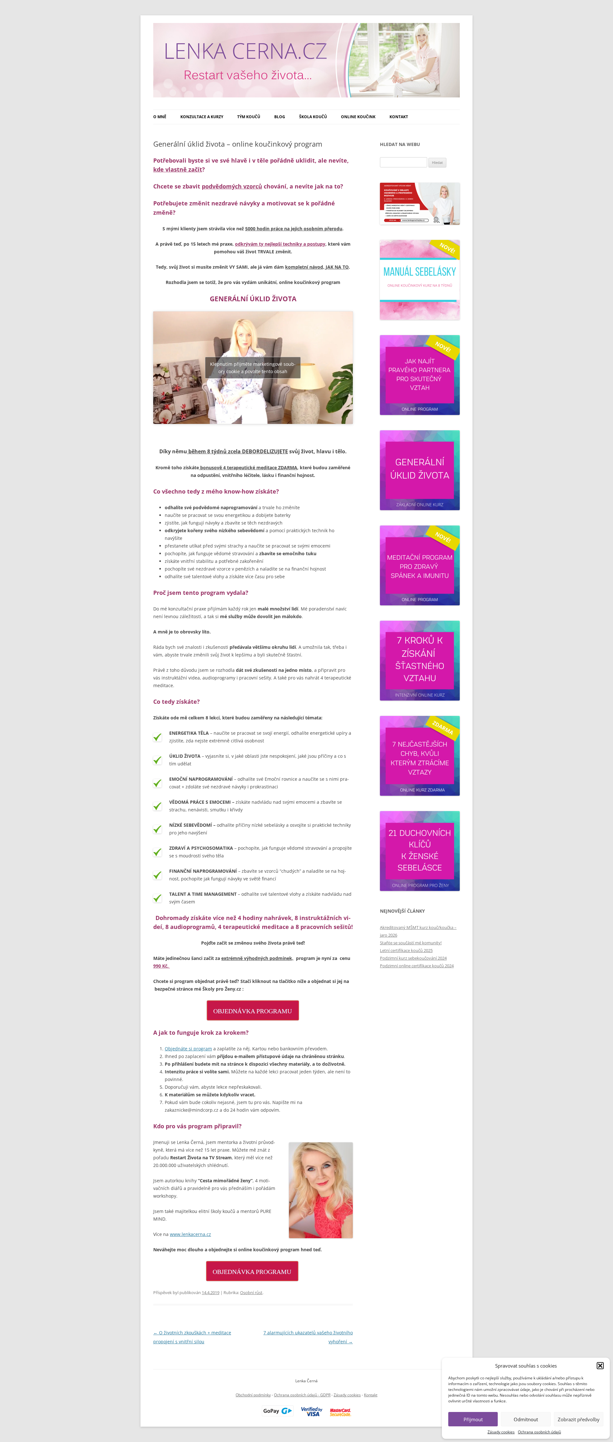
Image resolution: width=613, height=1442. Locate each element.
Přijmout (473, 1419)
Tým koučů (248, 116)
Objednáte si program (188, 1049)
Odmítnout (526, 1419)
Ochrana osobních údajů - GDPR (302, 1395)
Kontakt (399, 116)
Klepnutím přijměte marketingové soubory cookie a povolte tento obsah (253, 367)
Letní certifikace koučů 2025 (406, 950)
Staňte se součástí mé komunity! (411, 943)
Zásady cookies (501, 1432)
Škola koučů (313, 116)
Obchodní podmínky (253, 1395)
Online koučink (358, 116)
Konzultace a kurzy (201, 116)
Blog (279, 116)
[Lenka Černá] (306, 62)
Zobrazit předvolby (579, 1419)
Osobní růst (251, 1292)
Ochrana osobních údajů (539, 1432)
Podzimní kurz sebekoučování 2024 (413, 958)
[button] (600, 1365)
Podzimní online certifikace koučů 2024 (417, 966)
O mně (159, 116)
